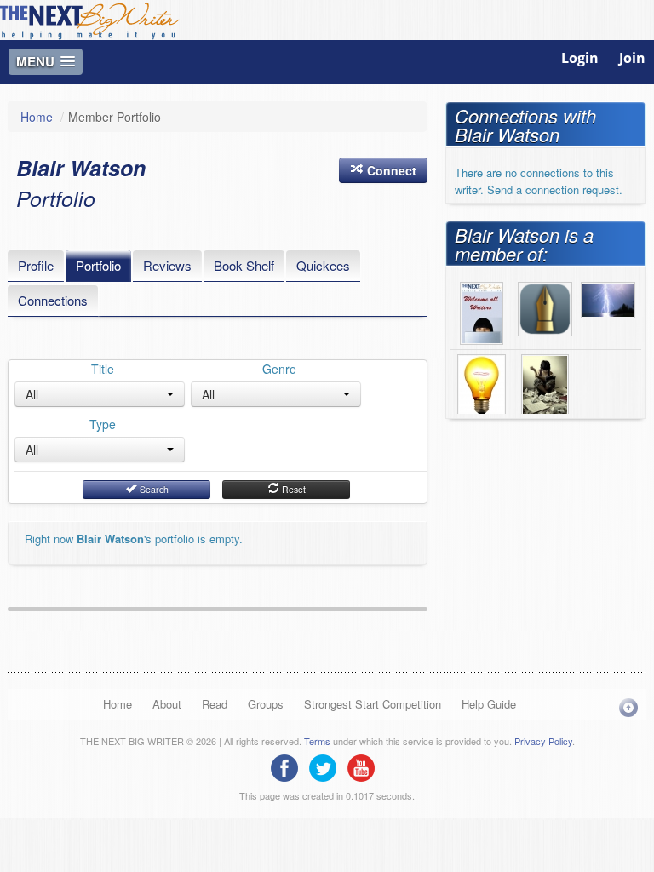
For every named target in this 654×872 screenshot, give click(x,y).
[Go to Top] (628, 707)
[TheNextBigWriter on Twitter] (327, 766)
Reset (292, 489)
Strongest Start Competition (372, 704)
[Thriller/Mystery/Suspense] (608, 298)
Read (214, 704)
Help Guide (489, 704)
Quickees (323, 265)
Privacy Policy (543, 741)
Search (153, 489)
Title (102, 368)
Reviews (167, 265)
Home (36, 116)
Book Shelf (244, 265)
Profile (36, 265)
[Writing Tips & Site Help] (481, 384)
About (166, 704)
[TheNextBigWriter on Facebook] (289, 766)
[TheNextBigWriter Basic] (545, 307)
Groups (266, 704)
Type (102, 424)
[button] (383, 170)
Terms (317, 741)
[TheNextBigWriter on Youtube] (365, 766)
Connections (53, 300)
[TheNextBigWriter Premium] (481, 311)
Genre (279, 368)
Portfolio (98, 265)
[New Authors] (545, 384)
